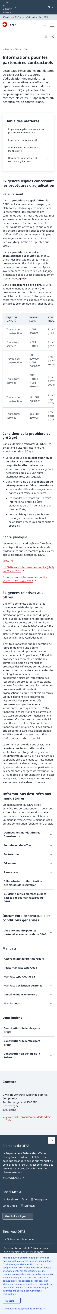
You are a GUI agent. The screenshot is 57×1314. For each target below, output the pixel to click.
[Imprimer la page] (45, 36)
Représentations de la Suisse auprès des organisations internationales (26, 1250)
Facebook (12, 1199)
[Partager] (52, 36)
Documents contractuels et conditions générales (22, 159)
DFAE (13, 25)
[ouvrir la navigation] (52, 25)
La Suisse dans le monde (19, 1239)
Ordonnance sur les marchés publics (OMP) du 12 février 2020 (25, 579)
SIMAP (6, 561)
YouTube (12, 1205)
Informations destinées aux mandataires (23, 149)
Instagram (40, 1199)
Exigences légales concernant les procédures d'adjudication (26, 131)
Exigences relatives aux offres (24, 140)
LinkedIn (29, 1205)
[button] (51, 1140)
